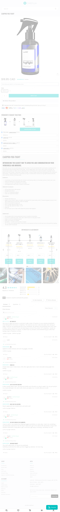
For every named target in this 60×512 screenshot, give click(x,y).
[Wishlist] (18, 510)
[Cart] (30, 510)
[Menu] (42, 510)
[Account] (53, 510)
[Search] (6, 510)
